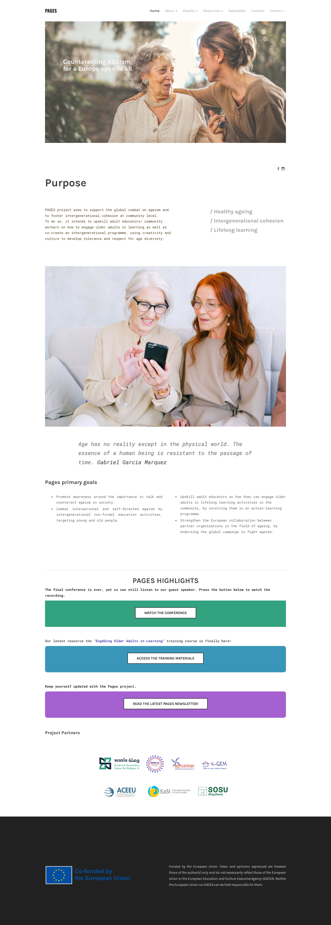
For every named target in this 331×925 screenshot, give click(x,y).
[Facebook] (278, 168)
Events (276, 11)
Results (189, 11)
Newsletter (237, 11)
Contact (257, 11)
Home (154, 11)
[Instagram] (283, 168)
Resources (212, 11)
